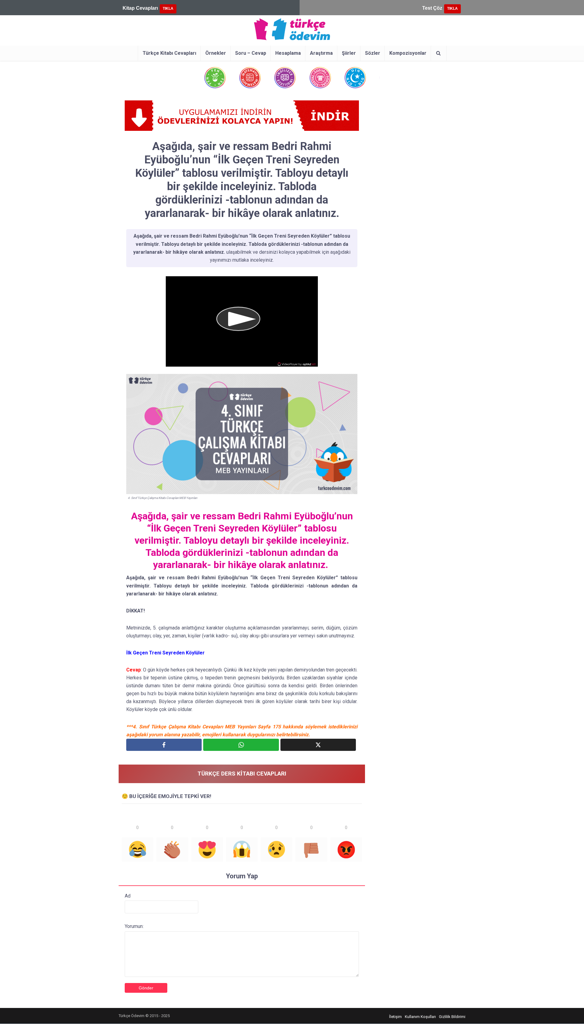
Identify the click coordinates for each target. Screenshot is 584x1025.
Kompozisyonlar (407, 53)
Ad (127, 896)
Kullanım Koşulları (420, 1016)
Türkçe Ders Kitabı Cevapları (241, 773)
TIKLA (168, 8)
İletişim (395, 1016)
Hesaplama (288, 53)
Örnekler (215, 53)
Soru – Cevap (250, 53)
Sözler (372, 53)
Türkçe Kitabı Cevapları (169, 53)
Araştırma (321, 53)
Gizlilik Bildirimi (452, 1016)
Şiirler (349, 53)
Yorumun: (134, 926)
